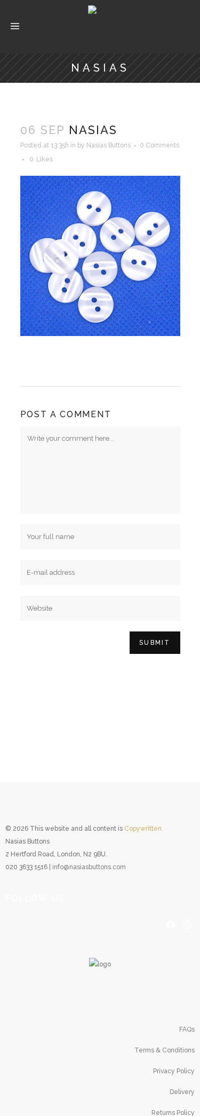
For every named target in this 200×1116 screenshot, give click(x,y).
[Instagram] (187, 923)
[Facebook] (170, 923)
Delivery (182, 1092)
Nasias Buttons (108, 145)
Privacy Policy (174, 1071)
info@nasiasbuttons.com (89, 867)
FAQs (187, 1029)
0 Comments (159, 145)
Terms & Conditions (164, 1050)
